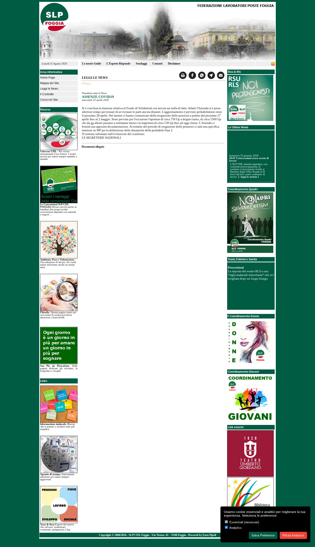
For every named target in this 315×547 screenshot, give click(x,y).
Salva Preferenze (263, 535)
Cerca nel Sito (49, 99)
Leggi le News (49, 88)
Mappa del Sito (49, 83)
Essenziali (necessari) (244, 522)
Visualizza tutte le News (94, 93)
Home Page (47, 77)
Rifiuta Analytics (293, 535)
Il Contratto (47, 94)
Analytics (235, 527)
